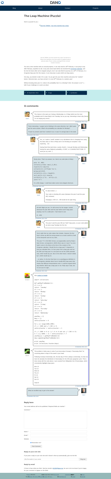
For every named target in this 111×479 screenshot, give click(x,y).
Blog (14, 8)
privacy (82, 474)
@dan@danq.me (62, 476)
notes (41, 476)
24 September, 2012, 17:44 (81, 121)
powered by (67, 474)
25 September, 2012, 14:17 (81, 346)
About (40, 8)
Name (26, 431)
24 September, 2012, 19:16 (32, 135)
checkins (36, 476)
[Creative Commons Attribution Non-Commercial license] (42, 474)
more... (51, 476)
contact (73, 476)
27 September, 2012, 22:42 (32, 396)
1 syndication (73, 93)
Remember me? (36, 442)
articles (31, 476)
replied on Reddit (42, 275)
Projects (95, 8)
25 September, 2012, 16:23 (81, 228)
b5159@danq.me (58, 468)
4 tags (50, 93)
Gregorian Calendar (76, 68)
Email (26, 435)
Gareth (27, 118)
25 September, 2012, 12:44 (81, 203)
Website (26, 439)
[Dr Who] (55, 41)
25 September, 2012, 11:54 (81, 154)
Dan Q (83, 130)
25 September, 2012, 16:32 (41, 270)
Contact (67, 8)
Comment (27, 410)
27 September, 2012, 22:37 (81, 386)
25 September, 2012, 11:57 (38, 186)
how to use (56, 474)
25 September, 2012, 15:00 (41, 218)
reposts (45, 476)
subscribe (83, 476)
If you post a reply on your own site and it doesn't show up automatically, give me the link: (50, 455)
